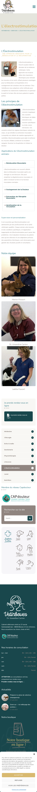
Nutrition (7, 480)
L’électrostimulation (12, 468)
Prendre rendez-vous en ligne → (12, 682)
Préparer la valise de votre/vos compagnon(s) (20, 696)
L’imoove (7, 462)
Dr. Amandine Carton (18, 344)
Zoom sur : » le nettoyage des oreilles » (20, 706)
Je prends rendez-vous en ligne (17, 416)
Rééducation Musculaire (16, 163)
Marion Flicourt (18, 299)
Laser (6, 474)
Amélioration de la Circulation (13, 206)
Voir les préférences (18, 785)
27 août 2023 (14, 700)
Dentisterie (8, 450)
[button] (34, 754)
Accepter (18, 775)
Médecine (8, 431)
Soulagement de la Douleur (17, 189)
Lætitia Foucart (18, 389)
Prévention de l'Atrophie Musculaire (16, 197)
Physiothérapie (10, 456)
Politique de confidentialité (19, 789)
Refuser (18, 780)
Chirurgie (7, 437)
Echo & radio (9, 444)
